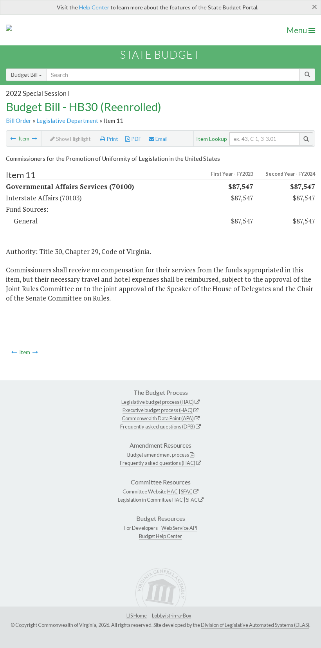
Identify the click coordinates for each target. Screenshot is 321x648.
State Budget (160, 54)
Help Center (94, 7)
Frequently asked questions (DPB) (157, 426)
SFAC (187, 491)
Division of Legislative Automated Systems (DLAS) (255, 625)
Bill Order (18, 120)
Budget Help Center (160, 536)
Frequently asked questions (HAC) (157, 463)
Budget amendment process (158, 455)
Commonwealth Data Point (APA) (158, 418)
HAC (172, 491)
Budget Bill (25, 74)
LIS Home (136, 615)
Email (161, 139)
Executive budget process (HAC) (158, 410)
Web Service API (179, 528)
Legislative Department (67, 120)
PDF (135, 139)
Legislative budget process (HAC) (157, 402)
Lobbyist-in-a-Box (171, 615)
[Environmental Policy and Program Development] (34, 138)
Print (111, 139)
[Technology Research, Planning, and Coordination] (13, 138)
